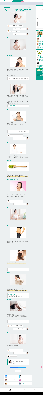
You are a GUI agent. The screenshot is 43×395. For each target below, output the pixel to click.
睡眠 (37, 25)
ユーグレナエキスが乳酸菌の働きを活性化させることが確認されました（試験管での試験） (16, 296)
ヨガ (37, 19)
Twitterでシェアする (22, 367)
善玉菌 (37, 23)
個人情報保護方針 (33, 389)
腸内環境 (38, 21)
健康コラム (38, 9)
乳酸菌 (37, 22)
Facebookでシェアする (14, 367)
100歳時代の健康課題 (39, 27)
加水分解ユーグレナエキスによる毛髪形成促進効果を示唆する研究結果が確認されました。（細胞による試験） (18, 269)
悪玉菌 (37, 24)
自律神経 (38, 26)
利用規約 (24, 389)
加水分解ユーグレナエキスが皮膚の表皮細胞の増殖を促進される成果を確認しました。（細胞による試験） (18, 131)
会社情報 (28, 389)
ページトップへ (41, 367)
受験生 (37, 20)
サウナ (37, 18)
